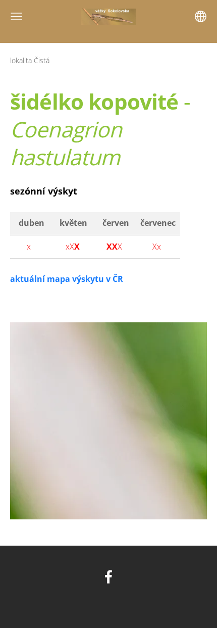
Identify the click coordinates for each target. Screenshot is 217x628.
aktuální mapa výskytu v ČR (66, 278)
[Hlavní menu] (16, 16)
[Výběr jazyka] (200, 16)
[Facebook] (108, 577)
